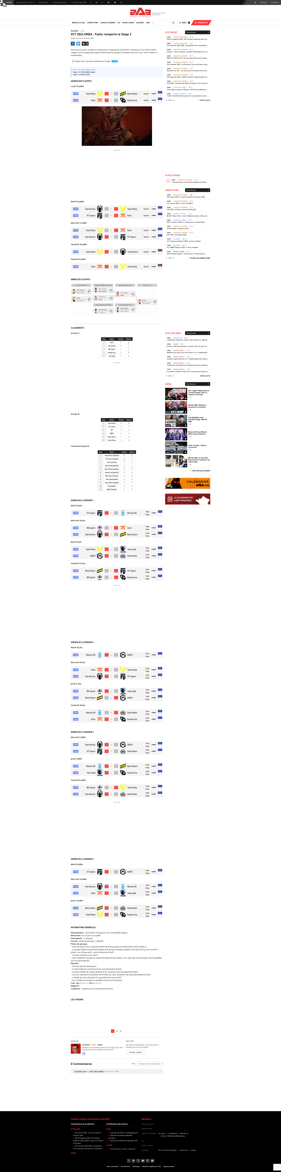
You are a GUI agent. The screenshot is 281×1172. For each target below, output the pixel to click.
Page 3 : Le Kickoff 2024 (81, 74)
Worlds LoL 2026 (78, 23)
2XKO (148, 23)
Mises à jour (184, 1150)
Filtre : (134, 1064)
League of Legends (107, 23)
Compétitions (92, 23)
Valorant (140, 23)
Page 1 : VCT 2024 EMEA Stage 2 (84, 70)
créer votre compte (96, 1071)
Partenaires (43, 2)
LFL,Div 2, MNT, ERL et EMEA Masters (173, 1136)
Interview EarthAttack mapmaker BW (124, 1141)
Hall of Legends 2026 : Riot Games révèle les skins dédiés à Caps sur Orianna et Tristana (88, 1140)
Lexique (193, 1150)
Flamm (80, 38)
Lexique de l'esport (59, 2)
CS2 (118, 23)
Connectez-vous (80, 1071)
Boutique (136, 1166)
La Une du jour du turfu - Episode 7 (123, 1149)
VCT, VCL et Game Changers (167, 1150)
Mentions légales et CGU (151, 1166)
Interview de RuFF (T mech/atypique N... (124, 1133)
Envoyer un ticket (135, 1052)
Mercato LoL (184, 1133)
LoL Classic (162, 1133)
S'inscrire (263, 2)
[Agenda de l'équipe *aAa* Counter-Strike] (187, 483)
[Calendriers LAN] (187, 499)
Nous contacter (112, 1166)
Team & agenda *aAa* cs (25, 2)
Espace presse (169, 1166)
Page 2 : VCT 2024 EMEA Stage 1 (84, 72)
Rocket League (128, 23)
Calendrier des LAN (78, 2)
